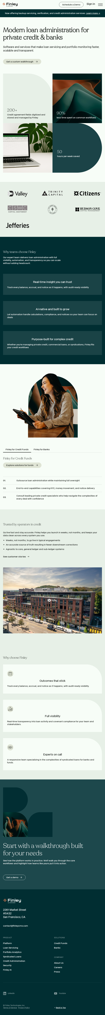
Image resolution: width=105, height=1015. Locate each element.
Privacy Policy (24, 1008)
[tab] (17, 449)
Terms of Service (10, 1008)
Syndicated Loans (12, 956)
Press (57, 971)
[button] (100, 5)
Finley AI (7, 969)
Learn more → (93, 13)
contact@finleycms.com (15, 925)
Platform (7, 943)
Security (7, 965)
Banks (57, 947)
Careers (58, 967)
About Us (59, 962)
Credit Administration (14, 961)
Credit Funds (60, 943)
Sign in (91, 4)
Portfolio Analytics (12, 952)
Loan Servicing (10, 947)
